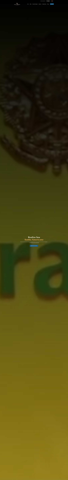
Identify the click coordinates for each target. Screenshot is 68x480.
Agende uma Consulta (34, 245)
